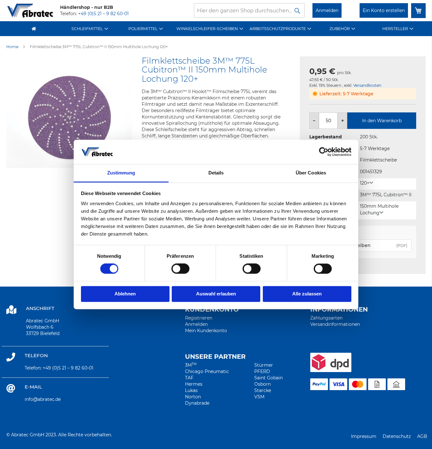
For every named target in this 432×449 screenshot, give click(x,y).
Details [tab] (216, 172)
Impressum (363, 436)
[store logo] (30, 10)
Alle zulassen (307, 293)
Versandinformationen (335, 324)
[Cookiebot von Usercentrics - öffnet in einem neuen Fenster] (323, 152)
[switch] (180, 269)
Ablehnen (125, 293)
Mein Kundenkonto (206, 330)
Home (12, 46)
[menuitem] (90, 28)
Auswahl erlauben (216, 293)
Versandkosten (367, 85)
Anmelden (327, 10)
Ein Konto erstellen (384, 10)
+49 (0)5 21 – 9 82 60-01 (103, 13)
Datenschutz (397, 436)
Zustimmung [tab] (121, 172)
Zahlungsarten (326, 318)
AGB (422, 436)
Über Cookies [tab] (311, 172)
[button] (366, 183)
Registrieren (198, 318)
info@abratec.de (43, 399)
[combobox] (249, 10)
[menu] (216, 28)
